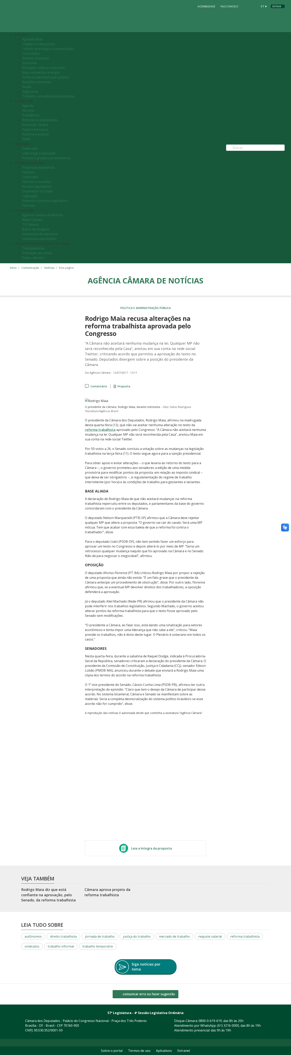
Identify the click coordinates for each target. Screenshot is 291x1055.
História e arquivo (35, 134)
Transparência (33, 248)
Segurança (30, 91)
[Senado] (253, 6)
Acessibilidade (206, 6)
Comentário (98, 386)
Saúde (26, 87)
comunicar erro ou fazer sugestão (148, 994)
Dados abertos (33, 258)
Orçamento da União (37, 191)
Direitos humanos (35, 58)
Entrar (276, 6)
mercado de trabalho (174, 936)
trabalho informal (61, 946)
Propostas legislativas (38, 167)
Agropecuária (32, 39)
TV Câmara (30, 224)
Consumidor (31, 53)
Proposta (124, 386)
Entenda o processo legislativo (45, 201)
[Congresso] (246, 6)
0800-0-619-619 (210, 1021)
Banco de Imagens (35, 229)
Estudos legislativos (36, 186)
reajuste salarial (210, 936)
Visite (26, 139)
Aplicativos (164, 1050)
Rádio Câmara (32, 220)
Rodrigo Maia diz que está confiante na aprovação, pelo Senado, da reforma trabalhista (48, 894)
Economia (29, 63)
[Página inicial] (34, 16)
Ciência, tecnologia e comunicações (48, 49)
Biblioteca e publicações (40, 120)
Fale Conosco (229, 6)
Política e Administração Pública (145, 308)
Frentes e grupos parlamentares (46, 158)
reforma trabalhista (100, 430)
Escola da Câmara (35, 125)
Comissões (30, 177)
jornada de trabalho (100, 936)
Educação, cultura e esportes (43, 68)
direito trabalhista (63, 936)
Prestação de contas (37, 253)
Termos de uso (139, 1050)
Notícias (49, 268)
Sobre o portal (112, 1050)
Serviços (28, 110)
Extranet (183, 1050)
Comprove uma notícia (39, 239)
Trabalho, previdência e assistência (48, 96)
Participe (28, 205)
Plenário (28, 172)
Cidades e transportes (38, 44)
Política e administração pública (45, 77)
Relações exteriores (36, 82)
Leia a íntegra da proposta (151, 848)
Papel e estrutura (35, 129)
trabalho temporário (97, 946)
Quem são (29, 148)
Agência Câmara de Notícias (42, 215)
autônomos (33, 936)
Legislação (30, 196)
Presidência (30, 115)
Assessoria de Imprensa (40, 234)
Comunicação (30, 268)
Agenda (27, 106)
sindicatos (32, 946)
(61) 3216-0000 (228, 1025)
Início (13, 268)
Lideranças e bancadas (39, 153)
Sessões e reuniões (36, 182)
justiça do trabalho (137, 936)
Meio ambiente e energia (40, 72)
